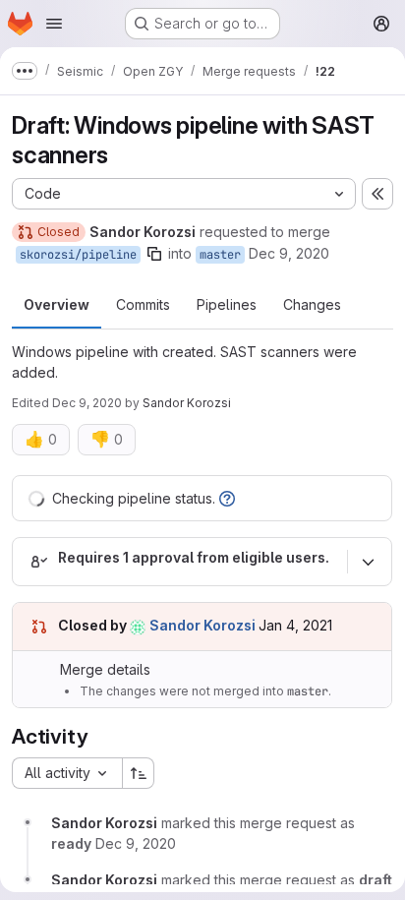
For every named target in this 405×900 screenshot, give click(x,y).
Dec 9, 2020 (289, 253)
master (220, 255)
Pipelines (227, 304)
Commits (143, 304)
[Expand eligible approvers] (367, 561)
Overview (56, 304)
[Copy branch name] (154, 254)
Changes (312, 304)
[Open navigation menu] (54, 23)
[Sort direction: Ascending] (138, 773)
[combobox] (67, 773)
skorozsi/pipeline (78, 255)
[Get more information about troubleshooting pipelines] (227, 498)
